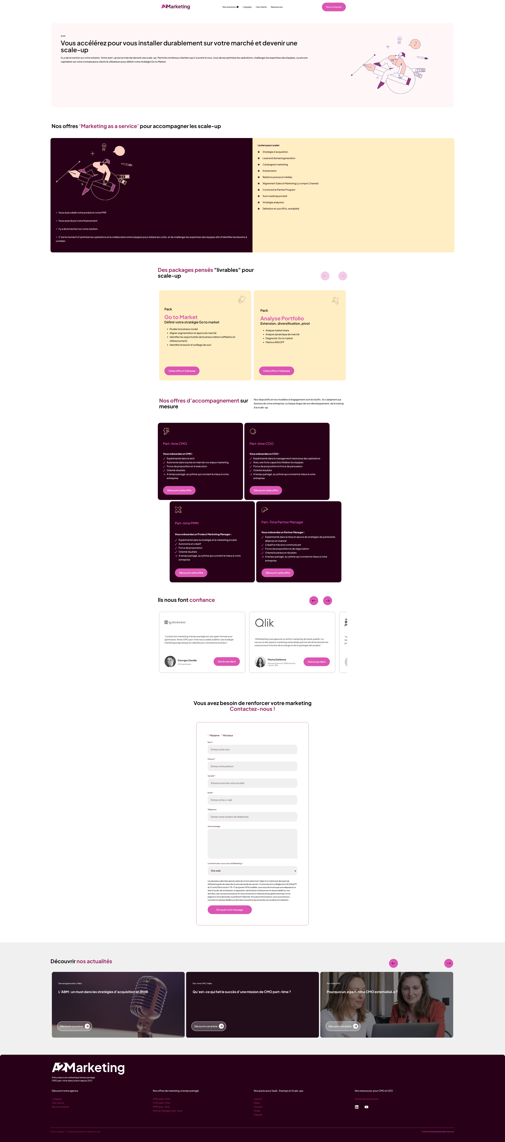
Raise (257, 1102)
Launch (258, 1098)
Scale (257, 1110)
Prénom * (211, 759)
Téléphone (212, 810)
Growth (258, 1106)
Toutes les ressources (367, 1098)
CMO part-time (161, 1098)
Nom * (210, 742)
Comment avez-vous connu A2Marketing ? (225, 863)
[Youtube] (366, 1107)
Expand (258, 1114)
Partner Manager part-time (167, 1110)
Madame (214, 735)
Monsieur (228, 735)
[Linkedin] (357, 1107)
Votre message (214, 826)
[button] (325, 275)
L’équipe (57, 1098)
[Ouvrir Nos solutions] (237, 7)
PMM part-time (161, 1106)
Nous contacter (60, 1106)
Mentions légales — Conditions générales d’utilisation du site (75, 1132)
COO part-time (161, 1102)
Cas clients (58, 1102)
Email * (210, 793)
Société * (211, 776)
